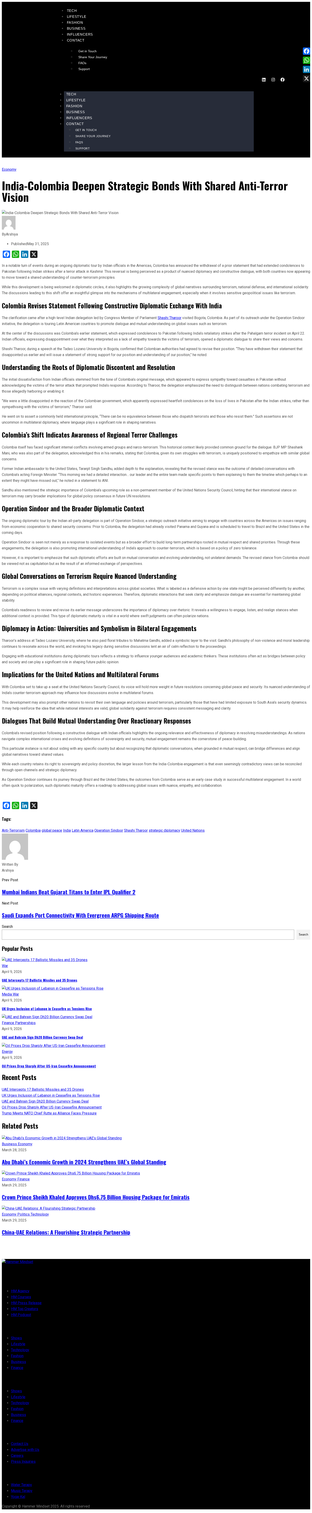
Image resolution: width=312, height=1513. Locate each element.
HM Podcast (21, 1315)
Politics (24, 1214)
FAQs (82, 63)
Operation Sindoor (108, 830)
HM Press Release (26, 1303)
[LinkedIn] (306, 69)
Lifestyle (76, 16)
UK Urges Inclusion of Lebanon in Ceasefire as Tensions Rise (47, 1008)
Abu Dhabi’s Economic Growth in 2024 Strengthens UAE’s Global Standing (84, 1162)
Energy (7, 1051)
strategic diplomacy (164, 830)
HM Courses (21, 1297)
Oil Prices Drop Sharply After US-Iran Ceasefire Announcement (49, 1065)
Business (76, 28)
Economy (9, 169)
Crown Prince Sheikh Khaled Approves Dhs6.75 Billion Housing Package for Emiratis (96, 1197)
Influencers (80, 34)
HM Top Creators (24, 1309)
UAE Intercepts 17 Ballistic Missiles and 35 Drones (39, 980)
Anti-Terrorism (13, 830)
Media (7, 994)
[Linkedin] (264, 80)
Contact (76, 40)
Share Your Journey (92, 57)
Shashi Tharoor (169, 318)
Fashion (75, 22)
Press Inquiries (23, 1461)
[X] (306, 78)
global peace (52, 830)
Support (84, 69)
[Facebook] (282, 80)
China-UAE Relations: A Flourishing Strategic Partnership (66, 1232)
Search (7, 926)
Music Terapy (21, 1491)
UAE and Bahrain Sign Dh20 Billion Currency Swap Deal (42, 1037)
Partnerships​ (25, 1023)
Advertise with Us (25, 1449)
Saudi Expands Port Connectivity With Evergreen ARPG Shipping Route (80, 915)
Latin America (82, 830)
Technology (40, 1214)
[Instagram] (273, 80)
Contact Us (19, 1444)
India (67, 830)
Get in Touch (87, 51)
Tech (72, 11)
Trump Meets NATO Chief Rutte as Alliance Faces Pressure (49, 1113)
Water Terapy (21, 1485)
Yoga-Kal (18, 1497)
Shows (16, 1338)
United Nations (193, 830)
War (5, 966)
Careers (17, 1455)
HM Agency (20, 1291)
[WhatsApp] (306, 60)
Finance (8, 1023)
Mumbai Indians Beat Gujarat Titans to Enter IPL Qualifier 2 (68, 892)
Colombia (33, 830)
